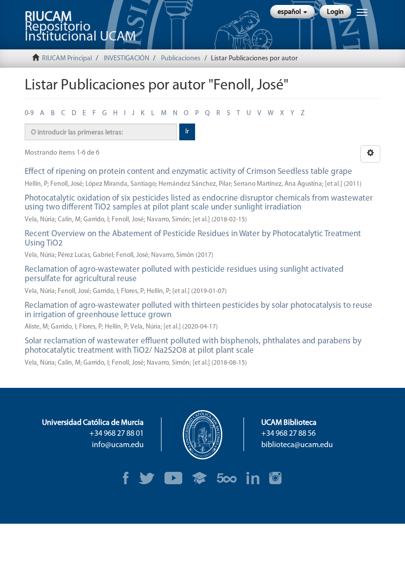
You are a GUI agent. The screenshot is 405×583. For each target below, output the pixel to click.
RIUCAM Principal (67, 58)
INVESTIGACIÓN (126, 58)
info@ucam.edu (118, 445)
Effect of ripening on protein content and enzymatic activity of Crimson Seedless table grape (188, 171)
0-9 (29, 113)
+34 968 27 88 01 (116, 434)
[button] (292, 11)
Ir (187, 131)
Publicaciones (181, 58)
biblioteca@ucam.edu (297, 445)
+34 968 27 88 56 (288, 434)
